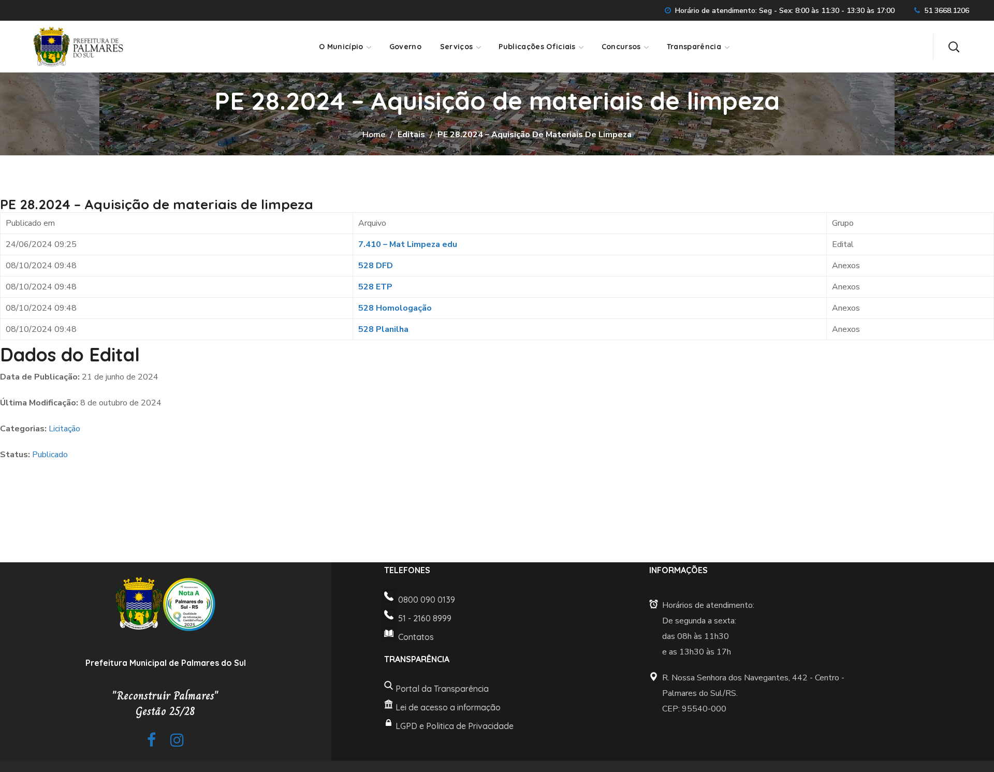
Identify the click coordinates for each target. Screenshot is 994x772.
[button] (953, 46)
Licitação (64, 428)
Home (373, 134)
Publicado (50, 454)
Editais (411, 134)
